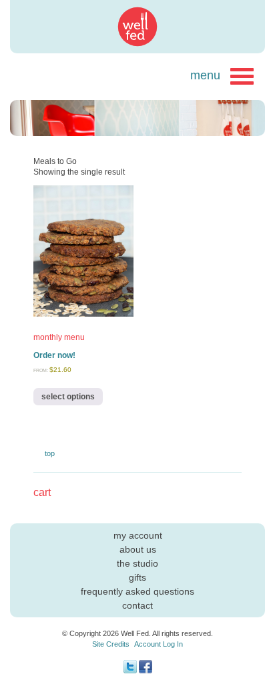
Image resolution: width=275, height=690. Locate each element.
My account (137, 535)
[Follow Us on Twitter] (130, 670)
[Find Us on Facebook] (145, 670)
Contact (137, 605)
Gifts (137, 577)
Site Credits (110, 644)
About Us (137, 549)
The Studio (137, 563)
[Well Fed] (137, 27)
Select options (68, 396)
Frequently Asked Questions (137, 591)
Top (50, 453)
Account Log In (158, 644)
